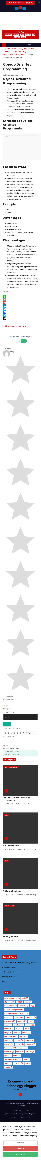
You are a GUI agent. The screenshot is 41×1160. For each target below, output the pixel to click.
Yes (23, 341)
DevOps (28, 34)
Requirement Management (15, 1048)
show (21, 75)
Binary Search (10, 1006)
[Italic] (8, 733)
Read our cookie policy (28, 1135)
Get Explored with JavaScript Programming (20, 962)
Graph (7, 1025)
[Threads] (20, 318)
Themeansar (20, 1105)
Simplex (30, 1052)
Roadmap (9, 1052)
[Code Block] (26, 733)
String (16, 1056)
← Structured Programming (14, 326)
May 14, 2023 (10, 940)
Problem (16, 34)
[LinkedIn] (20, 305)
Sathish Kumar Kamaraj (26, 849)
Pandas (19, 1040)
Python (24, 37)
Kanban (30, 1025)
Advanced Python (12, 998)
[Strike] (14, 733)
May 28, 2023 (10, 849)
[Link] (29, 733)
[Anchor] (28, 83)
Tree (26, 1059)
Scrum (19, 1052)
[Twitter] (20, 315)
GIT (30, 1021)
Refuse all (20, 1148)
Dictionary (31, 1017)
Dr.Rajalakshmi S (22, 804)
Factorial (21, 1021)
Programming (13, 767)
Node (17, 1033)
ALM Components (11, 846)
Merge (7, 1033)
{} (32, 733)
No (17, 341)
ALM (33, 34)
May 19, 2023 (10, 895)
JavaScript (19, 1025)
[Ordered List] (17, 733)
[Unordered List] (20, 733)
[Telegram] (20, 309)
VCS (27, 1063)
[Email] (20, 299)
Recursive (31, 1044)
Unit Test (18, 1063)
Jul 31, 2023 (9, 804)
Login (5, 705)
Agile (4, 981)
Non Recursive (10, 1036)
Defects (8, 1017)
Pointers (29, 1040)
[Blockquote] (23, 733)
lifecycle (8, 1029)
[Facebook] (20, 312)
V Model (8, 1067)
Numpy (23, 1036)
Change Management (14, 1010)
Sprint (7, 1056)
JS (6, 767)
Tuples (8, 1063)
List (27, 1029)
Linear (19, 1029)
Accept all (20, 1154)
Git (13, 906)
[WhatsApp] (20, 296)
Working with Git (10, 936)
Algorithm (8, 34)
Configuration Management (16, 1013)
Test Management (12, 1059)
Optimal (8, 1040)
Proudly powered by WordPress (14, 1103)
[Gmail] (20, 302)
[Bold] (5, 733)
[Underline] (11, 733)
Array (22, 34)
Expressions (9, 1021)
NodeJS (26, 1033)
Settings (20, 1143)
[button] (33, 45)
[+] (35, 733)
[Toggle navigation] (29, 45)
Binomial (17, 37)
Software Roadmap (12, 891)
